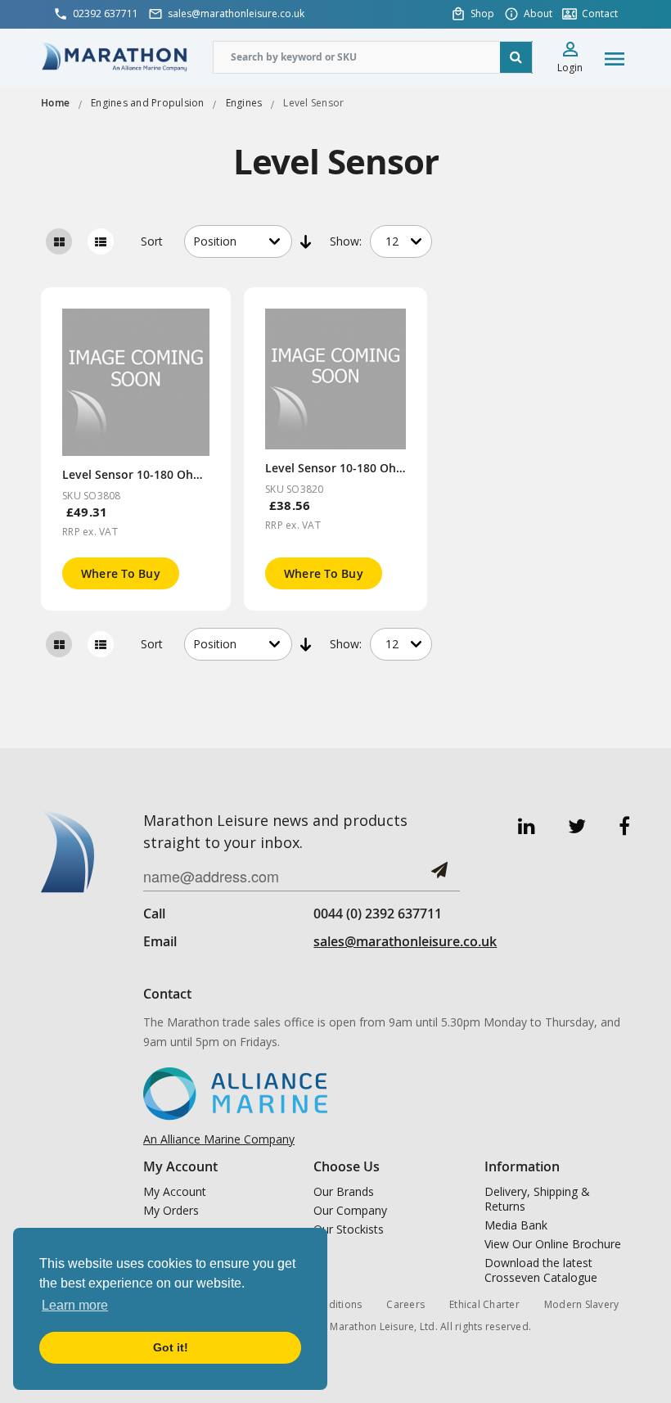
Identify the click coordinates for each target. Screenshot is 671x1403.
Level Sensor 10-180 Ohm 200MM (358, 468)
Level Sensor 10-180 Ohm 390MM (155, 474)
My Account (174, 1191)
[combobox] (373, 57)
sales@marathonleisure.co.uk (405, 941)
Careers (405, 1304)
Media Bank (515, 1225)
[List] (101, 241)
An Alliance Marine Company (219, 1139)
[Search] (516, 57)
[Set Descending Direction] (306, 241)
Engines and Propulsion (148, 103)
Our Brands (343, 1191)
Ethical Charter (484, 1304)
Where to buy (120, 573)
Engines (244, 103)
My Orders (171, 1210)
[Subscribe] (439, 876)
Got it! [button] (170, 1347)
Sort (152, 241)
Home (55, 103)
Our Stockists (348, 1229)
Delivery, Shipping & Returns (537, 1199)
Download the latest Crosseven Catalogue (540, 1270)
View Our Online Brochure (552, 1244)
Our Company (350, 1210)
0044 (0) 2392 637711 (377, 914)
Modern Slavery (581, 1304)
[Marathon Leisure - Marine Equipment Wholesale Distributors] (114, 56)
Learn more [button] (75, 1305)
